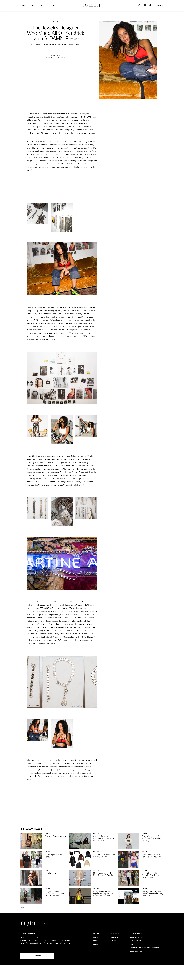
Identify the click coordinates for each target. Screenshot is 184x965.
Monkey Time (40, 469)
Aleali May (92, 472)
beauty (33, 5)
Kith (72, 465)
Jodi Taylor (56, 55)
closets (42, 5)
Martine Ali (38, 133)
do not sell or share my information (144, 948)
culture (52, 5)
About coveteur (27, 934)
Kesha (87, 459)
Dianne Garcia (51, 621)
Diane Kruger (65, 472)
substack (115, 937)
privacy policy (135, 941)
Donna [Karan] (87, 323)
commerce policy (136, 937)
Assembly (79, 465)
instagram (115, 934)
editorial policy (136, 934)
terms (132, 944)
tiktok (113, 941)
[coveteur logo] (92, 5)
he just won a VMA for (51, 640)
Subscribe (159, 5)
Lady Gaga (43, 462)
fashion (23, 5)
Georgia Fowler (78, 472)
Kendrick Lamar (33, 113)
